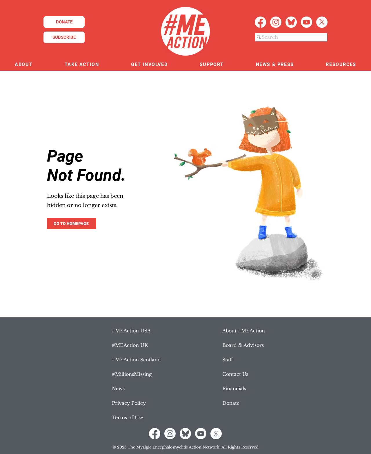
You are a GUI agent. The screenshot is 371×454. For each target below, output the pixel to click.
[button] (24, 65)
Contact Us (235, 374)
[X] (322, 22)
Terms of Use (127, 417)
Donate (230, 403)
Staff (227, 360)
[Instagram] (275, 22)
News (118, 388)
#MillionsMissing (132, 374)
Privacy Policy (129, 403)
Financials (234, 388)
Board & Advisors (243, 345)
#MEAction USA (131, 331)
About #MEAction (243, 331)
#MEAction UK (130, 345)
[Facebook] (260, 22)
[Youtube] (306, 22)
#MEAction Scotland (136, 360)
